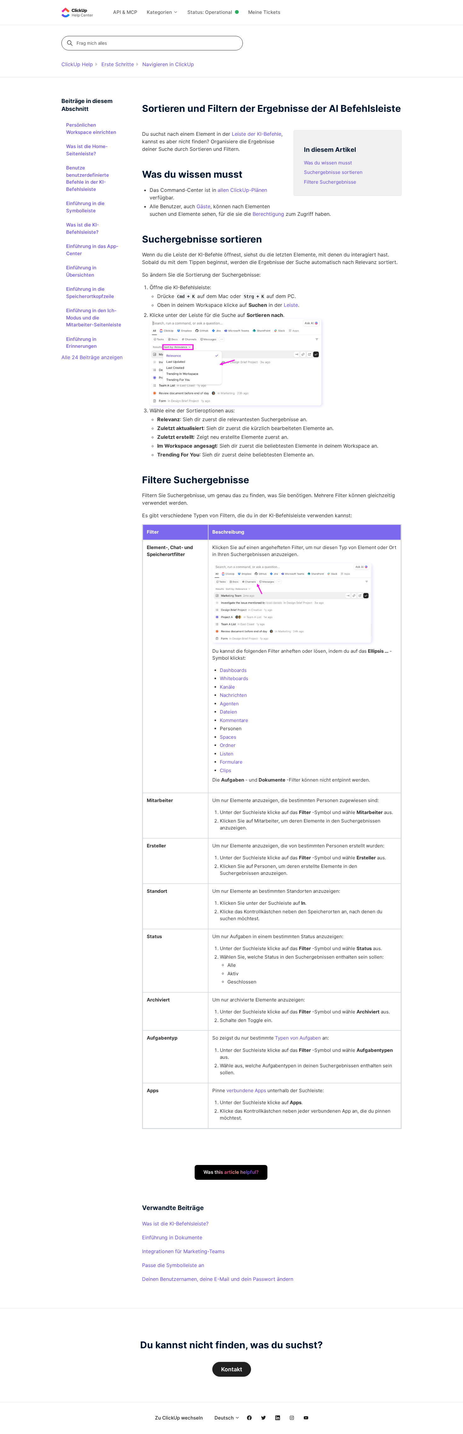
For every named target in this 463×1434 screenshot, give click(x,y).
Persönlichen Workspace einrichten (91, 128)
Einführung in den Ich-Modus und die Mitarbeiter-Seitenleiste (93, 317)
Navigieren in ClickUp (168, 64)
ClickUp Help (77, 64)
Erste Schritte (117, 64)
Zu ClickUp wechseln (179, 1418)
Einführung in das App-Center (92, 249)
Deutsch (224, 1418)
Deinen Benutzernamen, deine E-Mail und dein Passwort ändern (217, 1279)
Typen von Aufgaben (298, 1038)
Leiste (291, 305)
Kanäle (227, 687)
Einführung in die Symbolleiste (85, 207)
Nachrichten (233, 695)
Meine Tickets (264, 12)
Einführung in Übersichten (81, 271)
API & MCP (125, 12)
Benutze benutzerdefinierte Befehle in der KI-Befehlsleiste (87, 178)
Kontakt (231, 1369)
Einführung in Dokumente (172, 1237)
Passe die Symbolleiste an (173, 1265)
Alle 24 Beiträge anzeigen (92, 357)
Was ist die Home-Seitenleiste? (87, 150)
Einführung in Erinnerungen (81, 342)
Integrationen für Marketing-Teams (183, 1251)
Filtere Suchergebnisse (330, 182)
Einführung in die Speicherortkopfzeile (90, 292)
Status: (209, 12)
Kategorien (160, 12)
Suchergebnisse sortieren (333, 172)
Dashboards (233, 670)
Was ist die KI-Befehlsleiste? (175, 1223)
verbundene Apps (246, 1090)
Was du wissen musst (328, 163)
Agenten (229, 704)
